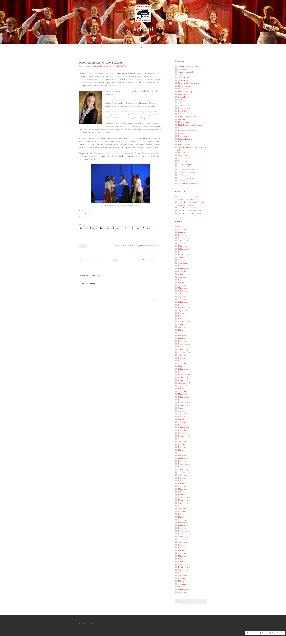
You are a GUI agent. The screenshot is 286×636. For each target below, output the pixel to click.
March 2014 (182, 522)
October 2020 (183, 324)
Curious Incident (184, 105)
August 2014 (182, 509)
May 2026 (181, 227)
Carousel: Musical (184, 97)
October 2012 (183, 570)
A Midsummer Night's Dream (188, 66)
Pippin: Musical (183, 136)
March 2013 (182, 556)
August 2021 (182, 310)
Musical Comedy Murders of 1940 (190, 125)
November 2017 (184, 405)
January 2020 (182, 341)
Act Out (143, 29)
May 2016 (181, 450)
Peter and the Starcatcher (187, 130)
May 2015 (181, 483)
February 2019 (183, 369)
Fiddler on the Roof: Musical (188, 114)
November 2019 (184, 347)
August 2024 (182, 263)
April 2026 (182, 229)
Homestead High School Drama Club (113, 66)
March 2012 (182, 587)
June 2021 (181, 316)
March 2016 (182, 455)
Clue (180, 103)
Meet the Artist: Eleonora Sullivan (190, 213)
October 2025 (183, 241)
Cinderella (182, 100)
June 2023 (181, 280)
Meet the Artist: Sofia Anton (188, 208)
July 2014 (181, 511)
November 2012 (184, 567)
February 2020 (183, 338)
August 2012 (182, 575)
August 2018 (182, 386)
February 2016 (183, 458)
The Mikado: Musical (185, 167)
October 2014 (183, 503)
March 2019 (182, 366)
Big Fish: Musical (184, 86)
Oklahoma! (182, 128)
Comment (154, 300)
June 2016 (181, 447)
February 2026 (183, 232)
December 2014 (184, 497)
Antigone (181, 75)
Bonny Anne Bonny (185, 91)
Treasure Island (183, 181)
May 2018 (181, 388)
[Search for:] (191, 601)
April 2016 (182, 453)
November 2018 (184, 377)
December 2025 (184, 238)
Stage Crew (182, 156)
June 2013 (181, 548)
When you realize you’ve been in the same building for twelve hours (104, 260)
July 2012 (181, 578)
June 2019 (181, 361)
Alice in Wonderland (185, 72)
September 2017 (184, 411)
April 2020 (182, 333)
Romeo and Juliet (184, 144)
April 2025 (182, 243)
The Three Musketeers (186, 178)
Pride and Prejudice (185, 139)
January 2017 (182, 430)
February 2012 (183, 589)
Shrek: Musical (183, 153)
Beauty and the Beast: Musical (188, 83)
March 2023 (182, 288)
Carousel (145, 245)
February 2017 (183, 428)
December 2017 (184, 402)
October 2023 (183, 274)
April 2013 (182, 553)
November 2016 (184, 436)
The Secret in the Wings (186, 172)
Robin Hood (182, 142)
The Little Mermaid (185, 164)
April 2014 (182, 520)
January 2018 (182, 400)
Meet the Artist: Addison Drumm (190, 210)
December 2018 (184, 375)
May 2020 (181, 330)
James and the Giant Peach (187, 117)
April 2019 (182, 363)
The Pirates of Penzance (186, 169)
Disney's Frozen (184, 108)
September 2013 (184, 539)
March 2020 (182, 335)
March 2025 (182, 246)
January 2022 (182, 305)
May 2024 (181, 266)
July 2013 (181, 545)
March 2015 (182, 489)
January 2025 (182, 252)
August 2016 (182, 442)
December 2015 (184, 464)
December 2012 (184, 564)
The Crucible (183, 158)
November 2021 (184, 308)
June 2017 (181, 416)
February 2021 (183, 319)
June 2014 (181, 514)
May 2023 (181, 282)
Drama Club (182, 111)
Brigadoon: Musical (185, 94)
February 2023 (183, 291)
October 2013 (183, 536)
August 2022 (182, 296)
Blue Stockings (183, 89)
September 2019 (184, 352)
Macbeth (181, 119)
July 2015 (181, 478)
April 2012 (182, 584)
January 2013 (182, 562)
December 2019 (184, 344)
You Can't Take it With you (187, 183)
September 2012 (184, 573)
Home (143, 47)
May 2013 (181, 550)
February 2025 (183, 249)
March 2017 (182, 425)
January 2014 (182, 528)
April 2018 (182, 391)
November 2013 (184, 534)
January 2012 (182, 592)
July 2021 (181, 313)
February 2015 (183, 492)
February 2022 (183, 302)
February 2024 (183, 268)
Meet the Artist (128, 245)
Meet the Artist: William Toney (149, 260)
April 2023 (182, 285)
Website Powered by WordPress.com (90, 624)
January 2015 (182, 495)
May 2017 (181, 419)
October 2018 (183, 380)
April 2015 (182, 486)
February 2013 (183, 559)
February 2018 (183, 397)
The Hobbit (182, 161)
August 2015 (182, 475)
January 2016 (182, 461)
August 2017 (182, 414)
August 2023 (182, 277)
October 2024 (183, 257)
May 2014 (181, 517)
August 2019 (182, 355)
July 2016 (181, 444)
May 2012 (181, 581)
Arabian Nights (183, 77)
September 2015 (184, 472)
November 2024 (184, 255)
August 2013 (182, 542)
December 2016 (184, 433)
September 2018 (184, 383)
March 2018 (182, 394)
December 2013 (184, 531)
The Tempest (183, 175)
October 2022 (183, 294)
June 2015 (181, 481)
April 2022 (182, 299)
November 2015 (184, 467)
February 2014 (183, 525)
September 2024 (184, 260)
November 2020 (184, 322)
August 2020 (182, 327)
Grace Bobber (154, 245)
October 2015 (183, 469)
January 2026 (182, 235)
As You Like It (183, 80)
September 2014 (184, 506)
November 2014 (184, 500)
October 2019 (183, 349)
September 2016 (184, 439)
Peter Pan (181, 133)
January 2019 (182, 372)
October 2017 (183, 408)
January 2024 (182, 271)
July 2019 (181, 358)
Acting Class (182, 69)
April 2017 (182, 422)
